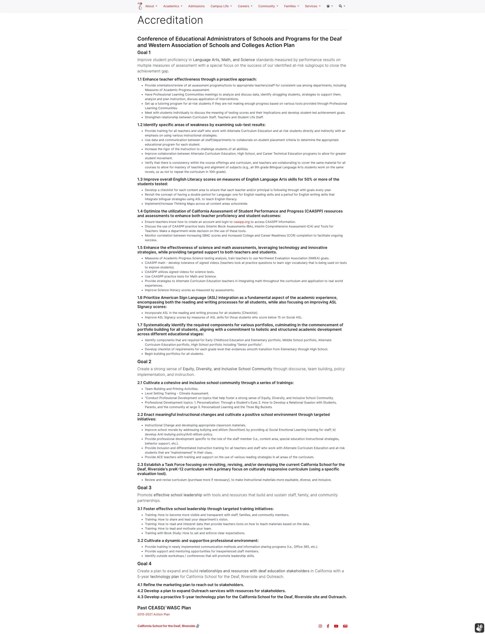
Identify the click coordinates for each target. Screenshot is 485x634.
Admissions (196, 6)
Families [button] (290, 6)
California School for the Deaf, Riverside (166, 626)
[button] (330, 6)
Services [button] (311, 6)
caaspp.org (242, 222)
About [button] (150, 6)
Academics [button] (171, 6)
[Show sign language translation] (479, 628)
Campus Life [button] (220, 6)
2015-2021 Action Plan (153, 614)
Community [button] (267, 6)
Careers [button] (244, 6)
